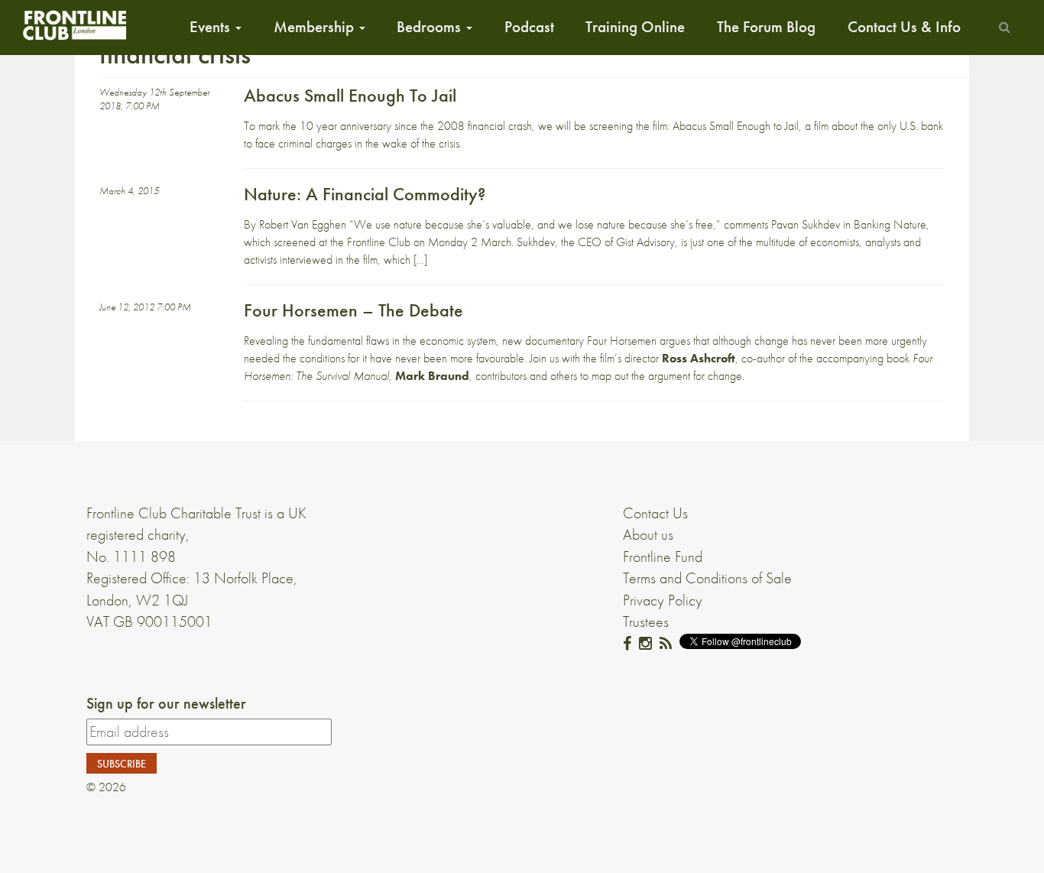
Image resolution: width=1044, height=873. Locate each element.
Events (212, 27)
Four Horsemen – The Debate (353, 310)
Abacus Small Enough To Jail (350, 95)
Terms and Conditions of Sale (707, 578)
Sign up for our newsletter (166, 703)
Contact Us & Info (904, 27)
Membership (316, 27)
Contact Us (655, 513)
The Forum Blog (766, 27)
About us (648, 534)
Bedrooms (431, 27)
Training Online (635, 27)
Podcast (529, 27)
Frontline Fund (662, 556)
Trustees (646, 621)
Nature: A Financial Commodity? (364, 194)
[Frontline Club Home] (74, 25)
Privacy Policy (662, 600)
